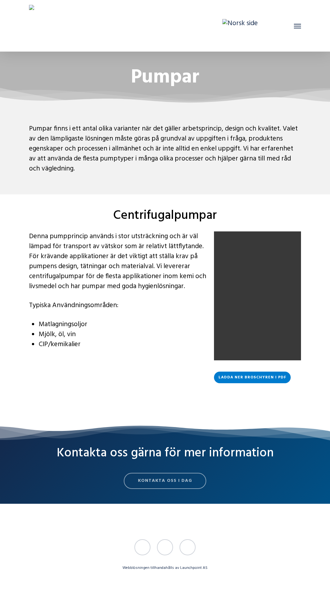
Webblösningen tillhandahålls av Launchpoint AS (165, 568)
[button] (297, 26)
